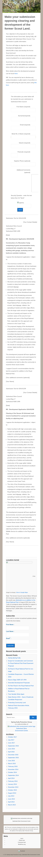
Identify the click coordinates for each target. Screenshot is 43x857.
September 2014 (13, 775)
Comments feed (22, 842)
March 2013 (12, 805)
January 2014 (12, 784)
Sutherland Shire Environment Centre (21, 821)
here (16, 73)
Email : (8, 638)
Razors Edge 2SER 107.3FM (17, 680)
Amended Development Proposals (19, 682)
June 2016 (11, 749)
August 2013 (12, 793)
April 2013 (11, 802)
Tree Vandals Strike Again (16, 694)
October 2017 (12, 737)
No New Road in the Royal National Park (21, 685)
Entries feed (22, 840)
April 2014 (11, 778)
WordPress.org (22, 844)
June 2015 (11, 760)
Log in (21, 838)
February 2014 (13, 781)
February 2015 (13, 766)
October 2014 (12, 772)
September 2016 (13, 746)
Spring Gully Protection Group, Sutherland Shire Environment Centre (23, 854)
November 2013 (13, 787)
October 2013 (12, 790)
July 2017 (11, 740)
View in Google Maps (22, 592)
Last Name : (10, 631)
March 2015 (12, 763)
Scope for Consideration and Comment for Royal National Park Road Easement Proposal (20, 663)
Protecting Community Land (17, 702)
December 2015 (13, 754)
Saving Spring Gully (14, 658)
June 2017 (11, 743)
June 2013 (11, 799)
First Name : (10, 624)
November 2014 (13, 769)
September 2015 (13, 757)
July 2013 (11, 796)
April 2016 (11, 752)
